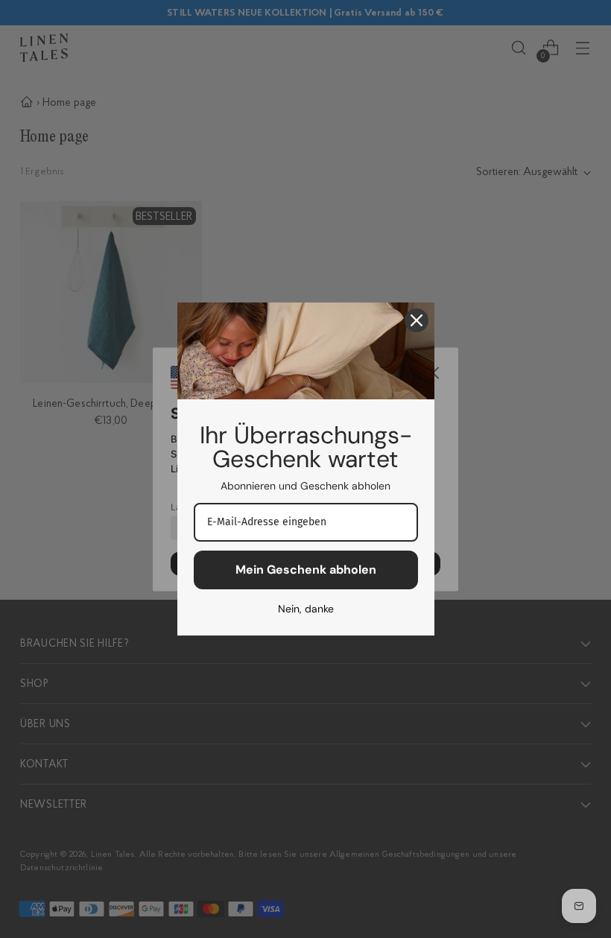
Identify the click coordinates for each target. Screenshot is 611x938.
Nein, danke (306, 608)
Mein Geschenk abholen (305, 569)
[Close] (416, 320)
